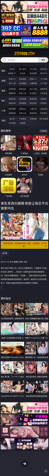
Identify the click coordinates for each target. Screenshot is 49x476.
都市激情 (12, 109)
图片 (3, 100)
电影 (3, 90)
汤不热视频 (43, 119)
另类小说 (22, 113)
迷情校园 (12, 113)
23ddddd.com (24, 53)
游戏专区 (43, 69)
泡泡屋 (22, 123)
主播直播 (33, 83)
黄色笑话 (33, 113)
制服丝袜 (12, 93)
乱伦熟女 (33, 93)
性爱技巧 (43, 113)
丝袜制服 (22, 83)
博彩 (3, 70)
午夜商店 (22, 119)
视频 (3, 80)
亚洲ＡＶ (12, 79)
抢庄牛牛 (43, 73)
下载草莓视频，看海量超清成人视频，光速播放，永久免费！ (24, 244)
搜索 (43, 60)
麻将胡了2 (12, 73)
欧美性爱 (43, 89)
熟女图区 (33, 103)
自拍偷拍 (22, 79)
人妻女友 (33, 109)
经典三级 (22, 93)
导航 (3, 120)
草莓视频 (33, 119)
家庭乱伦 (22, 109)
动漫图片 (43, 99)
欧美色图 (33, 99)
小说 (3, 110)
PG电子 (12, 69)
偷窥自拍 (12, 99)
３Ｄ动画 (43, 79)
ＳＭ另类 (43, 83)
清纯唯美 (22, 103)
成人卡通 (33, 89)
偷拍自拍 (22, 89)
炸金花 (22, 73)
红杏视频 (12, 123)
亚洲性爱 (12, 89)
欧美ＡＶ (33, 79)
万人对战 (33, 69)
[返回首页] (45, 471)
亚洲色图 (22, 99)
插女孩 (12, 119)
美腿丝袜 (12, 103)
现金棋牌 (33, 73)
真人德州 (22, 69)
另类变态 (43, 93)
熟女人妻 (12, 83)
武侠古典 (43, 109)
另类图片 (43, 103)
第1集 (5, 253)
